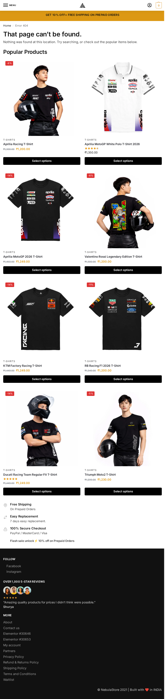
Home (7, 25)
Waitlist (8, 680)
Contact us (11, 628)
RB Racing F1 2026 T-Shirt (103, 365)
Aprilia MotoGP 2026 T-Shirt (23, 256)
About (7, 622)
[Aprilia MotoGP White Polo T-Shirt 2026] (123, 97)
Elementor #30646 (17, 634)
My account (12, 645)
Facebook (13, 566)
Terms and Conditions (19, 674)
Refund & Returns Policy (21, 662)
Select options (42, 160)
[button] (158, 5)
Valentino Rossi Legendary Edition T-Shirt (113, 256)
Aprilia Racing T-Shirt (18, 144)
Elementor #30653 (17, 639)
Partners (9, 651)
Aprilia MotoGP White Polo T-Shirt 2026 (112, 144)
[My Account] (149, 5)
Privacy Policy (13, 657)
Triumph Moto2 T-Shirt (100, 474)
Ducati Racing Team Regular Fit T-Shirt (30, 474)
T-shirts (9, 139)
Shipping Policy (14, 668)
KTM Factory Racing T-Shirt (22, 365)
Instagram (13, 572)
